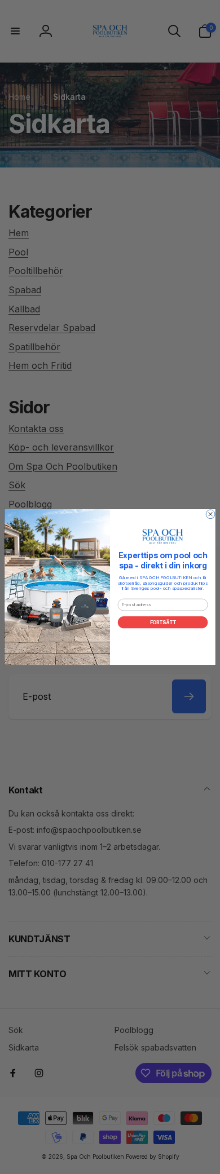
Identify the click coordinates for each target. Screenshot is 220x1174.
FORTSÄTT (163, 622)
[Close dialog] (210, 514)
